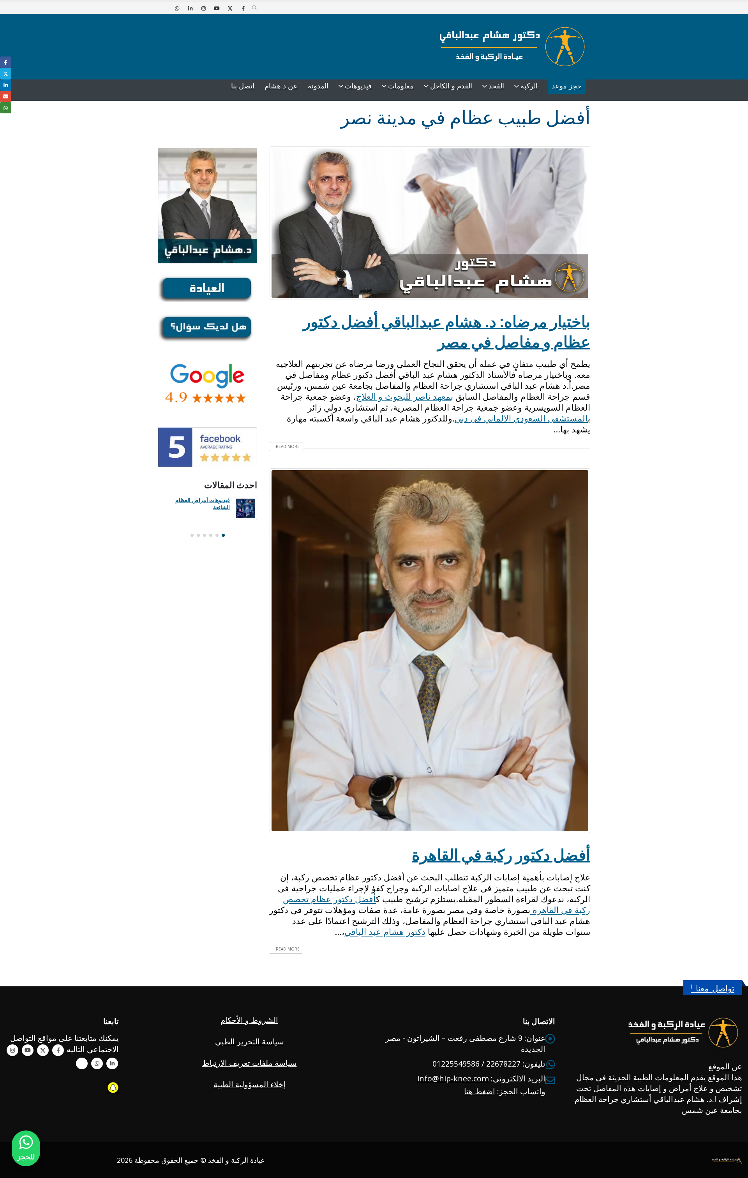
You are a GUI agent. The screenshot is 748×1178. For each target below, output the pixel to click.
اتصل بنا (242, 86)
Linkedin (112, 1063)
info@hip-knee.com (453, 1078)
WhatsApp (97, 1063)
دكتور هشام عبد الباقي (384, 931)
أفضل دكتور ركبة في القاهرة (501, 854)
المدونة (318, 86)
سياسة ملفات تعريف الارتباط (249, 1063)
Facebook (58, 1050)
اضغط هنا (479, 1091)
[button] (255, 8)
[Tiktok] (163, 8)
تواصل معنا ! (712, 988)
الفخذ (496, 86)
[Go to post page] (245, 508)
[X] (229, 8)
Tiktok (82, 1063)
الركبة (529, 86)
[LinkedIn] (190, 8)
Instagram (12, 1050)
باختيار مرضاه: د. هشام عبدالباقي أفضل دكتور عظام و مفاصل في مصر (446, 331)
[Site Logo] (512, 47)
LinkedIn (5, 85)
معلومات (401, 86)
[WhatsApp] (176, 8)
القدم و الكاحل (451, 86)
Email (5, 96)
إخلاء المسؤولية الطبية (249, 1084)
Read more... (286, 446)
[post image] (429, 223)
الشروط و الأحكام (249, 1020)
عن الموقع (725, 1066)
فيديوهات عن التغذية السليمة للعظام (198, 503)
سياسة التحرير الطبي (249, 1041)
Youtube (28, 1050)
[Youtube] (216, 8)
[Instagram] (203, 8)
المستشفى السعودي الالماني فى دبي (521, 418)
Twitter (43, 1050)
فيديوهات (358, 86)
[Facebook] (243, 8)
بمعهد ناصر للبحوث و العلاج (404, 396)
